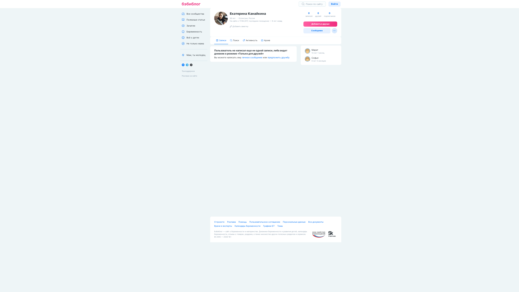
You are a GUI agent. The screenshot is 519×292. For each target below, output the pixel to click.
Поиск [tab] (236, 40)
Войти (334, 4)
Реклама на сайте (189, 76)
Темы (280, 226)
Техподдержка (188, 71)
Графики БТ (269, 226)
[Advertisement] (321, 109)
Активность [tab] (251, 40)
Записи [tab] (222, 40)
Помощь (242, 222)
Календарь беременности (247, 226)
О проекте (219, 222)
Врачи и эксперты (223, 226)
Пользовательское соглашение (264, 222)
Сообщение (317, 30)
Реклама (231, 222)
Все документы (315, 222)
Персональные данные (294, 222)
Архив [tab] (267, 40)
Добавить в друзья (320, 24)
